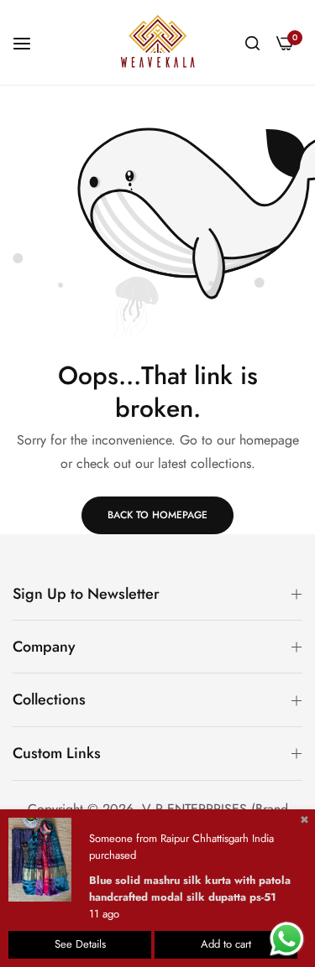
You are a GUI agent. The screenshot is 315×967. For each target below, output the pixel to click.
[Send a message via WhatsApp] (287, 939)
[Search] (252, 42)
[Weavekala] (158, 42)
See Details (80, 944)
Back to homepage (157, 514)
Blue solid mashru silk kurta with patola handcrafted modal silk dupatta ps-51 (190, 888)
